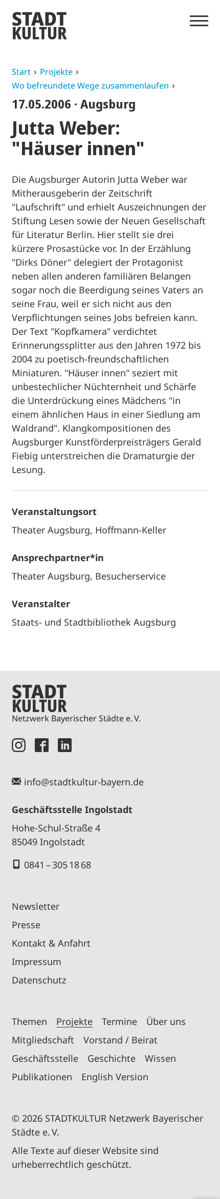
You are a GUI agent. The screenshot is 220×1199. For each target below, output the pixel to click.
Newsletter (35, 906)
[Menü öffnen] (199, 21)
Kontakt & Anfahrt (51, 943)
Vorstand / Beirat (120, 1040)
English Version (114, 1076)
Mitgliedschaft (43, 1040)
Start (21, 71)
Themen (29, 1021)
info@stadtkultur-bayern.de (84, 782)
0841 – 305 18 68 (57, 865)
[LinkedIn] (65, 745)
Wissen (160, 1058)
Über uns (166, 1021)
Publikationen (42, 1076)
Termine (119, 1021)
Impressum (36, 961)
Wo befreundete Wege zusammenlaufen (90, 85)
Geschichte (111, 1058)
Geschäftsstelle (45, 1058)
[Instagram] (19, 745)
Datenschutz (39, 980)
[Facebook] (42, 745)
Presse (26, 924)
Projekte (56, 71)
